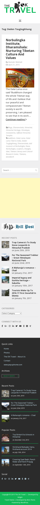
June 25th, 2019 (22, 250)
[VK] (27, 326)
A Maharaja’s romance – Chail (23, 415)
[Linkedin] (13, 326)
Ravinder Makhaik (15, 62)
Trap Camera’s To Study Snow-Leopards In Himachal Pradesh (24, 245)
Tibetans (22, 154)
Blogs (10, 127)
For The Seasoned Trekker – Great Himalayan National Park (25, 258)
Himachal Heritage (13, 130)
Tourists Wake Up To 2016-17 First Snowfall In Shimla (24, 293)
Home (6, 348)
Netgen (20, 497)
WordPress (24, 502)
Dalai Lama (20, 138)
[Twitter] (17, 326)
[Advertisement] (20, 198)
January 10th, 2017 (23, 285)
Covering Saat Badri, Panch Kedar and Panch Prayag (24, 460)
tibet (7, 151)
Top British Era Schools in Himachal (23, 435)
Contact (7, 360)
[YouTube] (20, 326)
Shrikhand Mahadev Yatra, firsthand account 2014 (24, 448)
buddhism (11, 138)
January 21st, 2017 (23, 273)
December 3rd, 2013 (22, 440)
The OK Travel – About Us (14, 356)
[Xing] (30, 326)
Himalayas (25, 130)
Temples (9, 135)
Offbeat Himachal (23, 133)
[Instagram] (10, 326)
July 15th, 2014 (20, 452)
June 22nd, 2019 (22, 263)
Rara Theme (31, 500)
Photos (7, 352)
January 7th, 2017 (23, 298)
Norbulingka (11, 149)
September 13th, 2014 (22, 465)
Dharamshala (18, 127)
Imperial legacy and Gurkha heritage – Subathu (21, 280)
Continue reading (15, 119)
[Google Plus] (6, 326)
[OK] (23, 326)
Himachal (28, 127)
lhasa (28, 146)
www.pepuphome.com (13, 364)
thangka (27, 149)
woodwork (10, 157)
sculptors (19, 149)
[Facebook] (2, 326)
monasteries (11, 133)
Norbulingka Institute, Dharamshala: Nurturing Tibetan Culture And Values (20, 49)
